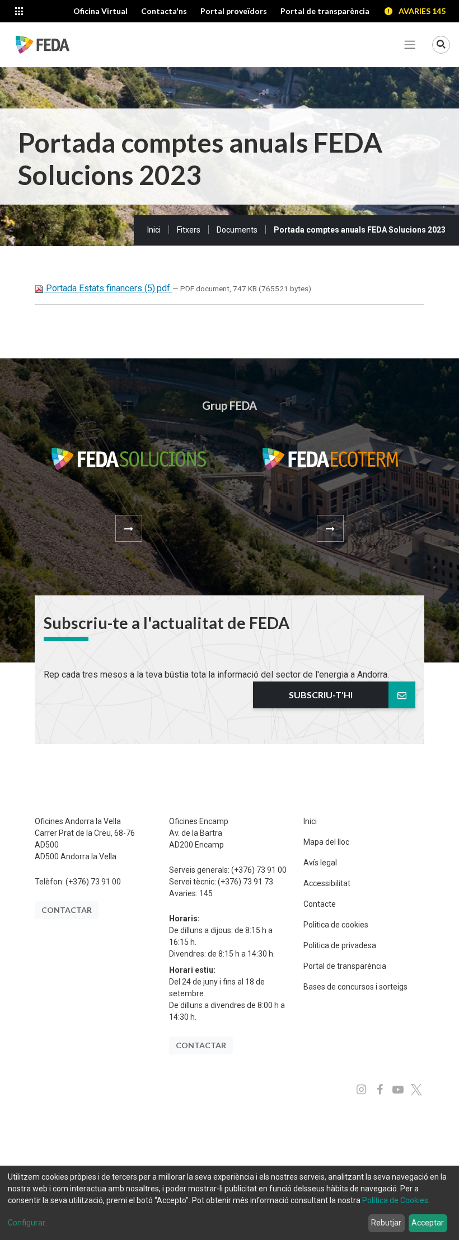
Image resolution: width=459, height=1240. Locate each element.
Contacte (319, 904)
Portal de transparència (344, 966)
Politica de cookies (335, 924)
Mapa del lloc (326, 841)
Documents (237, 229)
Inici (154, 229)
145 (206, 893)
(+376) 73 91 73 (245, 881)
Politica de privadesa (339, 945)
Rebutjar (386, 1222)
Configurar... (29, 1222)
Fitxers (188, 229)
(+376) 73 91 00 (93, 881)
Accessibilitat (326, 883)
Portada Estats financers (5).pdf (108, 288)
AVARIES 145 (422, 11)
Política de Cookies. (396, 1200)
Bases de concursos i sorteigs (355, 986)
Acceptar (427, 1222)
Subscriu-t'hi (321, 694)
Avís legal (320, 862)
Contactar (66, 910)
